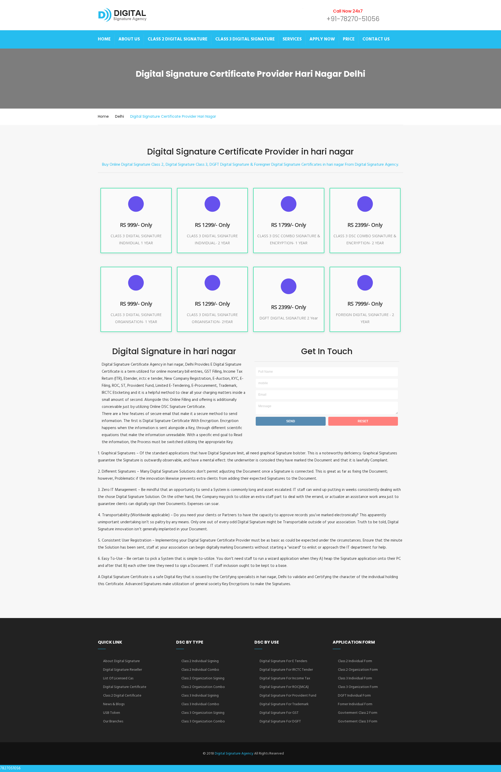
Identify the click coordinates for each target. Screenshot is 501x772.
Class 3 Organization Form (358, 687)
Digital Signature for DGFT (280, 721)
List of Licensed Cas (118, 678)
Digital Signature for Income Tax (285, 678)
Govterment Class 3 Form (357, 721)
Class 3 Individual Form (355, 678)
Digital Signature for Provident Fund (288, 696)
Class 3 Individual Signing (200, 696)
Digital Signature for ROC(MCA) (284, 687)
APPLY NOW (322, 39)
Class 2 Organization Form (358, 670)
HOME (104, 39)
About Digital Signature (121, 661)
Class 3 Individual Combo (200, 704)
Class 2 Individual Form (355, 661)
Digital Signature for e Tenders (283, 661)
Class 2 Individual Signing (200, 661)
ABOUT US (129, 39)
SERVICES (292, 39)
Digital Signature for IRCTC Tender (286, 670)
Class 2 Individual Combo (200, 670)
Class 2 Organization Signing (202, 678)
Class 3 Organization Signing (202, 713)
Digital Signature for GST (279, 713)
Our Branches (113, 721)
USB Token (111, 713)
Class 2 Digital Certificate (122, 696)
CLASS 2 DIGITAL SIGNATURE (177, 39)
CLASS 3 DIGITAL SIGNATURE (245, 39)
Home (103, 116)
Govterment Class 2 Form (357, 713)
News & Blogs (113, 704)
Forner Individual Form (355, 704)
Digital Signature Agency (234, 754)
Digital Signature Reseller (122, 670)
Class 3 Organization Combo (203, 721)
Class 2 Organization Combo (203, 687)
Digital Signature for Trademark (284, 704)
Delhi (119, 116)
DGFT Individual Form (354, 696)
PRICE (349, 39)
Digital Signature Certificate (124, 687)
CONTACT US (376, 39)
